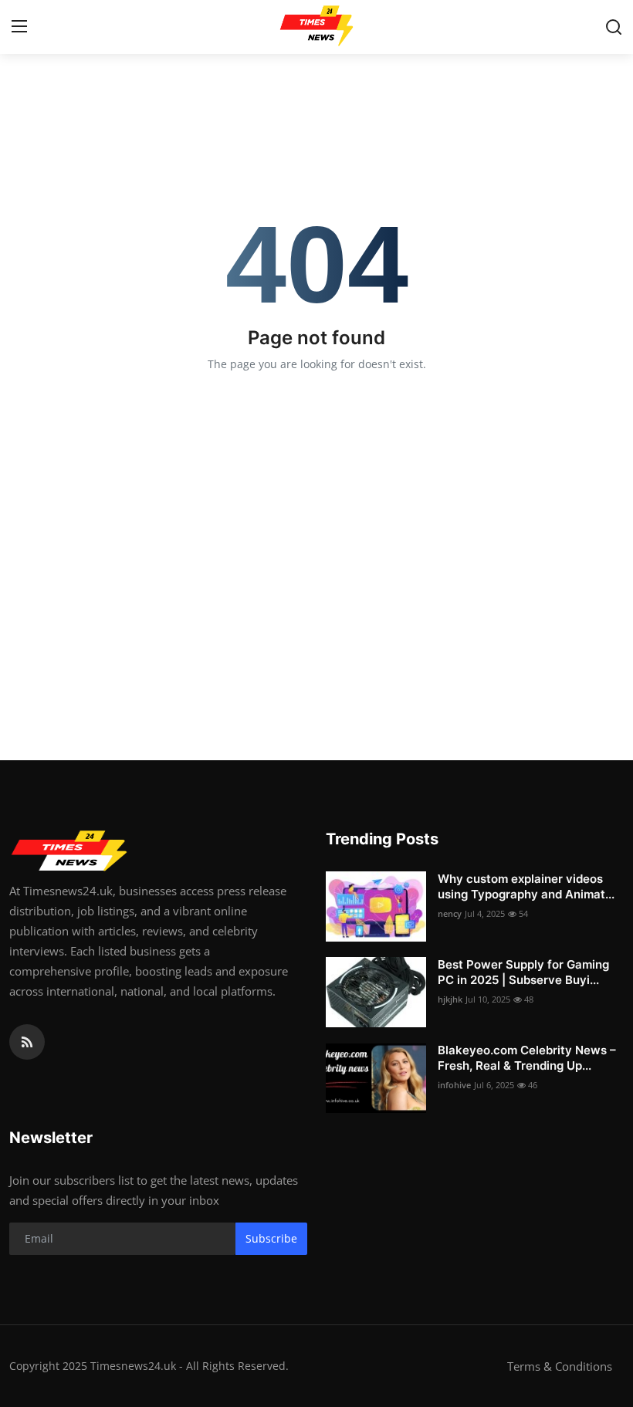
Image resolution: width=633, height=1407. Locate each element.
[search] (613, 27)
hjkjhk (450, 999)
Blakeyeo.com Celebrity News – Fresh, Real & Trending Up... (527, 1058)
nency (450, 913)
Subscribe (271, 1238)
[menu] (19, 27)
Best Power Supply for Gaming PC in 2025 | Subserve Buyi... (523, 972)
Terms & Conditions (559, 1366)
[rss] (27, 1042)
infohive (454, 1085)
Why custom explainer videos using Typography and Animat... (526, 886)
